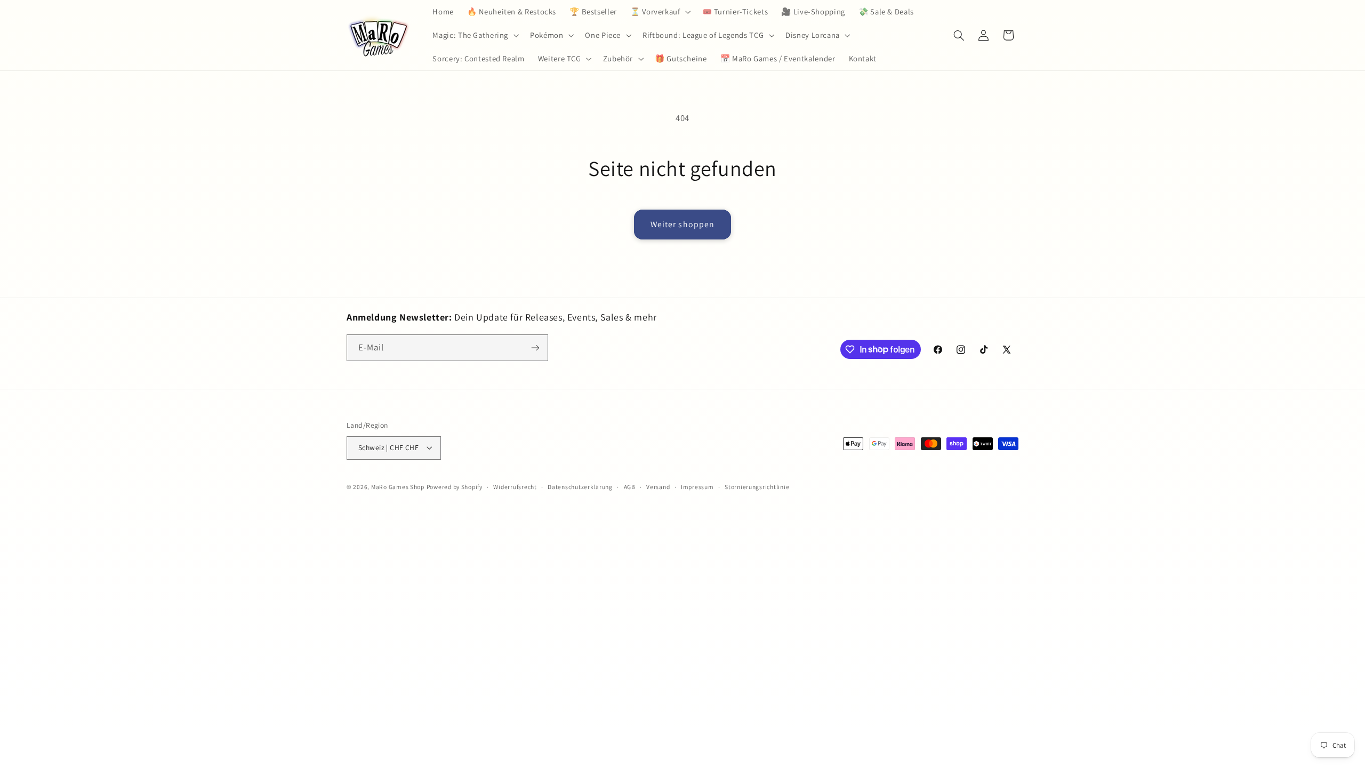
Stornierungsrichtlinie (757, 487)
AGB (630, 487)
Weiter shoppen (682, 224)
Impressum (697, 487)
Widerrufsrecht (514, 487)
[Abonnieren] (535, 347)
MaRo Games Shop (397, 487)
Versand (658, 487)
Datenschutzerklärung (580, 487)
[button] (659, 11)
